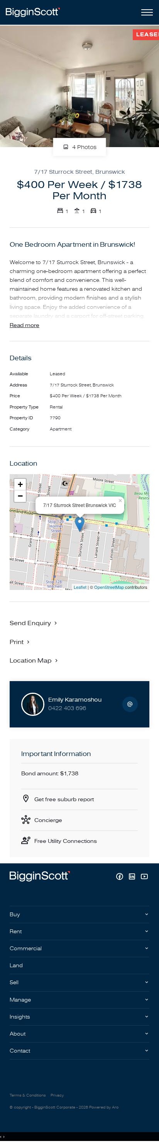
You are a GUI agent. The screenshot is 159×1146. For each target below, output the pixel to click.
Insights (20, 1017)
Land (16, 965)
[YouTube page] (144, 877)
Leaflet (80, 587)
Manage (20, 1000)
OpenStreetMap (109, 587)
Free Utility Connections (65, 841)
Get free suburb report (64, 799)
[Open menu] (145, 12)
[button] (20, 641)
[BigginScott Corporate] (33, 12)
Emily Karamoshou (74, 700)
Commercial (26, 948)
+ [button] (20, 484)
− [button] (20, 496)
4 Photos (83, 147)
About (17, 1034)
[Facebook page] (120, 877)
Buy (15, 914)
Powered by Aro (103, 1107)
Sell (14, 982)
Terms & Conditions (28, 1095)
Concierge (48, 820)
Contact (20, 1051)
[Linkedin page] (133, 877)
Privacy (57, 1095)
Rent (16, 931)
